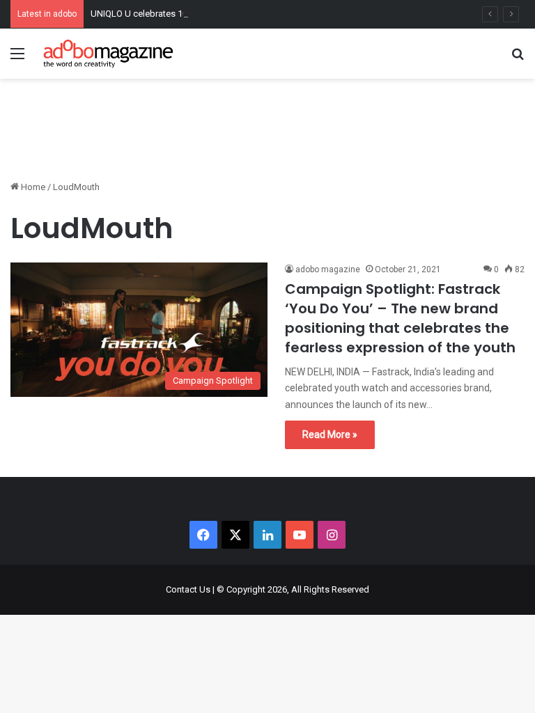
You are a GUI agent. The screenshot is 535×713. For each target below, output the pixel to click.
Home (32, 187)
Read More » (329, 434)
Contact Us (188, 589)
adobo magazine (327, 269)
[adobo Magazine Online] (108, 53)
